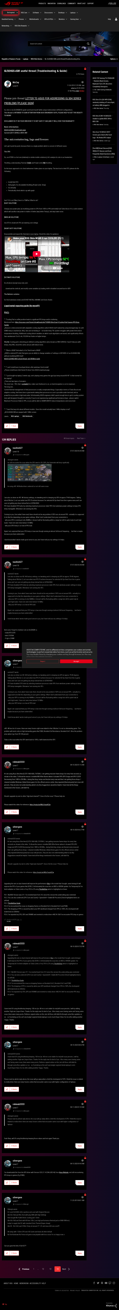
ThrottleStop (43, 889)
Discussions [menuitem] (49, 13)
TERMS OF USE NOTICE (62, 1290)
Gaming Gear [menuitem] (74, 19)
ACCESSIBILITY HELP (38, 1283)
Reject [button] (42, 661)
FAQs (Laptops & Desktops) (101, 157)
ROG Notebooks (27, 416)
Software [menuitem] (36, 13)
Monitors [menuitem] (62, 19)
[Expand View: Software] (41, 12)
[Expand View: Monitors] (66, 19)
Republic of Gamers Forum (11, 59)
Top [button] (6, 1304)
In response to (22, 455)
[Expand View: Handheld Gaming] (15, 19)
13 (50, 1269)
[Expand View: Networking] (11, 25)
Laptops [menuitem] (73, 13)
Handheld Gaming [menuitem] (7, 19)
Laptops (25, 59)
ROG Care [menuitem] (24, 13)
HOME (16, 1283)
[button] (7, 426)
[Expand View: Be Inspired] (17, 13)
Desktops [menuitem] (61, 13)
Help (109, 19)
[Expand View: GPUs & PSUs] (55, 19)
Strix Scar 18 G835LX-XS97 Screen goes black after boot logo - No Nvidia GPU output (102, 135)
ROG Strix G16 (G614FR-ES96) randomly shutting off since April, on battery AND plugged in (104, 102)
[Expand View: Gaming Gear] (80, 19)
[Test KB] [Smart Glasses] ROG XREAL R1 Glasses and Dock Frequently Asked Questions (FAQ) (104, 151)
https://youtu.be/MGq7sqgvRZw (40, 805)
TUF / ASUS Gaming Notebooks (103, 90)
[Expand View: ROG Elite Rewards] (28, 25)
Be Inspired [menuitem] (11, 12)
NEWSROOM (23, 1283)
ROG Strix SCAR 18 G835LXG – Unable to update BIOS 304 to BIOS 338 (102, 118)
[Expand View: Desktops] (66, 12)
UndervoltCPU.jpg (13, 920)
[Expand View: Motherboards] (40, 19)
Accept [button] (76, 661)
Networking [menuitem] (5, 26)
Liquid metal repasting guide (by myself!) (22, 305)
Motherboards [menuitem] (34, 19)
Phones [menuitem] (21, 19)
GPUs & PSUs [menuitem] (48, 19)
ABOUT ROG (8, 1283)
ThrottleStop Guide (14, 903)
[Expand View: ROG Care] (29, 12)
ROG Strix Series (36, 59)
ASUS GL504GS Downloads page (15, 130)
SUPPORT (90, 3)
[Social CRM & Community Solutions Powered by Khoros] (111, 1305)
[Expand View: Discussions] (54, 12)
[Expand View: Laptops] (77, 12)
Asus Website (63, 1172)
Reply (80, 426)
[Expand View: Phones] (26, 19)
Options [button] (113, 59)
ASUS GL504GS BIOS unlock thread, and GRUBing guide (22, 359)
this (48, 884)
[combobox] (59, 43)
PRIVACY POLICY (75, 1290)
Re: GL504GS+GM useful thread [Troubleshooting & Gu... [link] (63, 59)
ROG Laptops (15, 416)
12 (43, 1269)
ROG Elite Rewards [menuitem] (21, 26)
